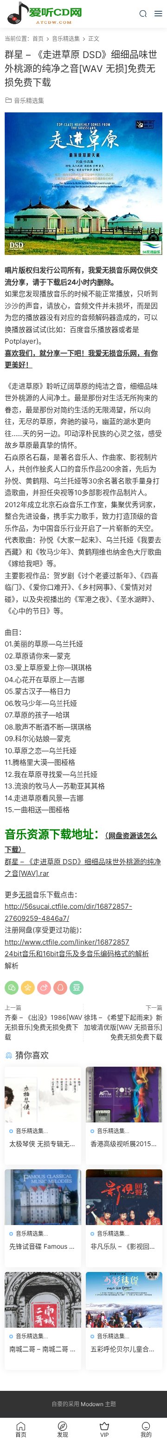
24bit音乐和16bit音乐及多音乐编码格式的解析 (77, 953)
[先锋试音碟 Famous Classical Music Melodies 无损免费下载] (43, 1197)
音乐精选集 (29, 100)
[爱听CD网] (46, 14)
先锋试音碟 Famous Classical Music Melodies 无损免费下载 (42, 1246)
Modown (92, 1404)
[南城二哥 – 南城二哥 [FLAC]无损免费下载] (43, 1300)
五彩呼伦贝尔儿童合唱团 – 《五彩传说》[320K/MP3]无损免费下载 (123, 1349)
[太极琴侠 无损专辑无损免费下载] (43, 1094)
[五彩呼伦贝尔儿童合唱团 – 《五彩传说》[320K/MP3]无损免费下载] (124, 1300)
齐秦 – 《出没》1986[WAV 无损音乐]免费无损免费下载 (43, 1027)
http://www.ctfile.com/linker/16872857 (67, 942)
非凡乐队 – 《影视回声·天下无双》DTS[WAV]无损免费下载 (124, 1246)
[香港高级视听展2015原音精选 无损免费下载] (124, 1094)
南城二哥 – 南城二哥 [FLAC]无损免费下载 (42, 1349)
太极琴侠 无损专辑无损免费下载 (42, 1144)
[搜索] (143, 13)
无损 (25, 894)
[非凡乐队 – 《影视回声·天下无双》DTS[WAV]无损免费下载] (124, 1197)
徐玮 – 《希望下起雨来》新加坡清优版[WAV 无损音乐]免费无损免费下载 (123, 1027)
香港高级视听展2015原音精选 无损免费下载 (124, 1144)
